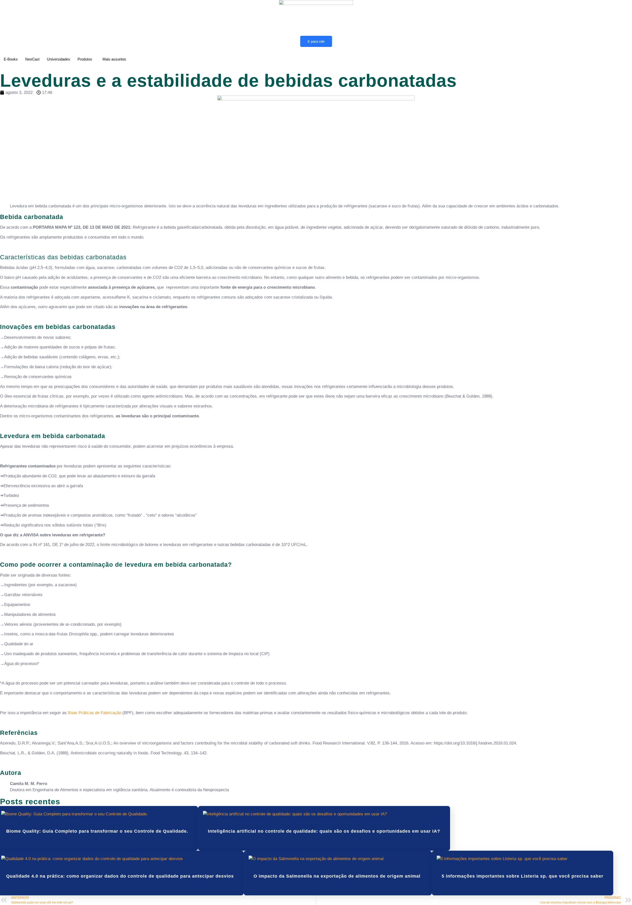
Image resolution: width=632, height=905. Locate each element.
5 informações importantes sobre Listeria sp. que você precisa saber (522, 876)
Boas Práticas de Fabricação (94, 712)
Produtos (85, 59)
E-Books (11, 59)
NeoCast (32, 59)
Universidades (58, 59)
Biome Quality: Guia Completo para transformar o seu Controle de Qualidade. (97, 831)
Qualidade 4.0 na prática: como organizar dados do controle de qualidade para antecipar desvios (120, 876)
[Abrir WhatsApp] (619, 892)
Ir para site (316, 41)
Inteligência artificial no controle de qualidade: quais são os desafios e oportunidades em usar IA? (324, 831)
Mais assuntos (114, 59)
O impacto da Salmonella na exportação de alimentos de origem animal (338, 876)
